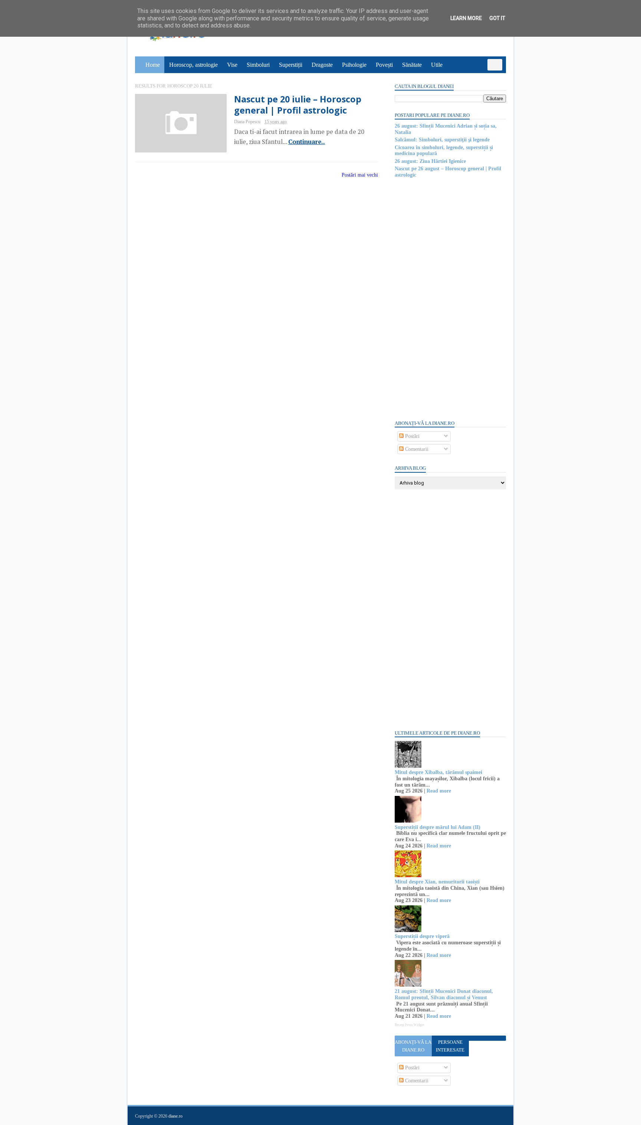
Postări (412, 436)
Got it (497, 18)
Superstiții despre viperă (422, 936)
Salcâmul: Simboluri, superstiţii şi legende (442, 139)
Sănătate (412, 65)
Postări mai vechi (360, 175)
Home (152, 65)
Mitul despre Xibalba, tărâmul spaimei (438, 772)
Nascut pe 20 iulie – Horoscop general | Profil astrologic (297, 104)
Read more (439, 791)
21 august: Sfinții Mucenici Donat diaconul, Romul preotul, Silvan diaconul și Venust (444, 994)
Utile (437, 65)
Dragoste (322, 65)
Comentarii (416, 449)
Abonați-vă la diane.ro (413, 1046)
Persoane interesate (450, 1046)
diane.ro (175, 1116)
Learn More (466, 18)
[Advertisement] (450, 298)
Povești (384, 65)
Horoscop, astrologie (193, 65)
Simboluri (258, 65)
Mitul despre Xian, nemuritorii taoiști (437, 882)
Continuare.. (306, 142)
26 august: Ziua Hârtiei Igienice (430, 161)
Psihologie (354, 65)
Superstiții (290, 65)
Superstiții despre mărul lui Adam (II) (437, 827)
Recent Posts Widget (409, 1025)
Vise (232, 65)
